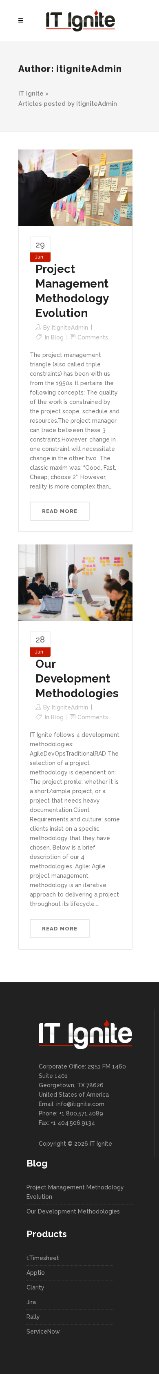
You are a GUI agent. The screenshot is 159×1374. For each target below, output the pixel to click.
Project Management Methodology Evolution (75, 1192)
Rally (33, 1317)
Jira (31, 1302)
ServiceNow (43, 1331)
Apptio (35, 1272)
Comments (92, 337)
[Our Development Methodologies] (75, 582)
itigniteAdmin (70, 327)
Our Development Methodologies (77, 678)
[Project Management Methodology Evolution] (75, 187)
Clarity (35, 1287)
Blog (57, 337)
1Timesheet (42, 1258)
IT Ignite (31, 93)
